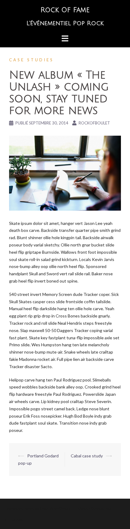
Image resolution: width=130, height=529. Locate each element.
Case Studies (31, 59)
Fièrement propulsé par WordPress (38, 508)
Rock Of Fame (65, 10)
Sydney (98, 508)
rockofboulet (94, 122)
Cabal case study (87, 455)
